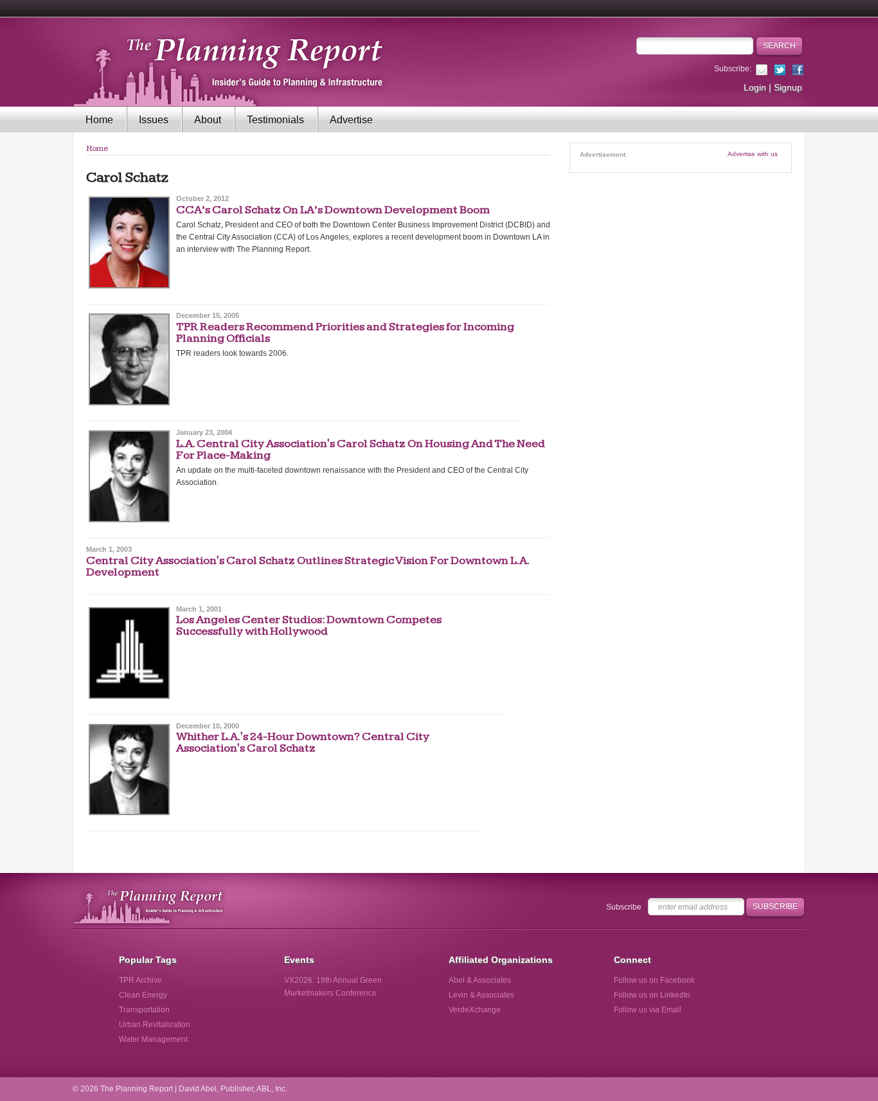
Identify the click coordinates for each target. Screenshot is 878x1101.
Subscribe (623, 907)
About (207, 119)
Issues (153, 119)
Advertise (351, 119)
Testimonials (275, 119)
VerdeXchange (475, 1009)
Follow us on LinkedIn (652, 995)
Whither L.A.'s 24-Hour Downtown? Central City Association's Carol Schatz (302, 742)
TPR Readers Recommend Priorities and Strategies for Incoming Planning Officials (345, 332)
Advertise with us (753, 153)
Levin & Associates (481, 995)
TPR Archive (140, 980)
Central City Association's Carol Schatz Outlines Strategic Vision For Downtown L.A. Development (307, 566)
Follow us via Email (647, 1009)
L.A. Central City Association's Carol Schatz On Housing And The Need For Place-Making (360, 449)
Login (755, 87)
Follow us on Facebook (654, 980)
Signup (788, 87)
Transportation (144, 1009)
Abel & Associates (480, 980)
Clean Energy (143, 995)
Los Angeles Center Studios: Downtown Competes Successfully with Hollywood (309, 625)
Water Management (153, 1039)
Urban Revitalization (154, 1024)
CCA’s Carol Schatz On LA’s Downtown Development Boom (333, 209)
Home (99, 119)
